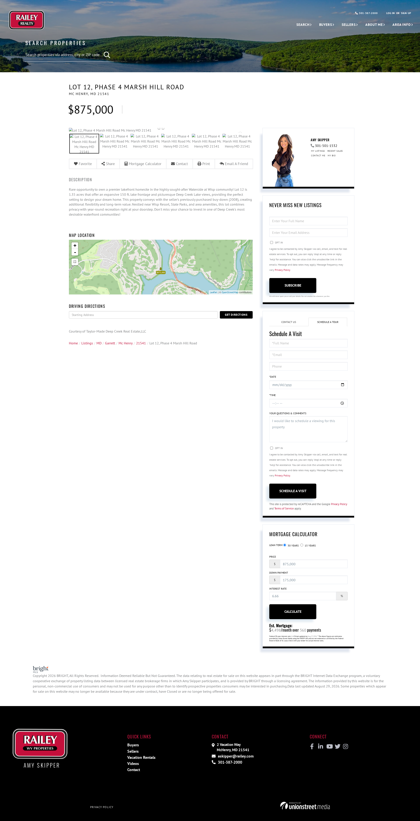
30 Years (293, 545)
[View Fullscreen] (75, 262)
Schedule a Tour (327, 322)
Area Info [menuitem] (401, 24)
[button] (107, 55)
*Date (272, 376)
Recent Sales (335, 151)
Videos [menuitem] (133, 763)
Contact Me (318, 155)
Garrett (110, 343)
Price (272, 556)
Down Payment (278, 572)
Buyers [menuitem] (325, 24)
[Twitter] (337, 746)
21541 (141, 343)
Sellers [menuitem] (349, 24)
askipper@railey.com (235, 756)
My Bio (332, 155)
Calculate (292, 611)
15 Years (310, 545)
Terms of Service (284, 508)
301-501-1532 (326, 145)
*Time (272, 395)
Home (73, 343)
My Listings (318, 151)
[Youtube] (328, 746)
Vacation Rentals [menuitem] (141, 757)
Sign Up (406, 13)
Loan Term (275, 545)
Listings (87, 343)
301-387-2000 (368, 13)
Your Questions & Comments (287, 413)
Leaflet (213, 292)
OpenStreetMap (230, 292)
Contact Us (288, 322)
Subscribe (293, 285)
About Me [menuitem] (374, 24)
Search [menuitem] (302, 24)
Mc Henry (126, 343)
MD (99, 343)
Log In (390, 13)
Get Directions (236, 315)
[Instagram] (345, 746)
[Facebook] (312, 746)
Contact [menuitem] (133, 769)
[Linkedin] (320, 746)
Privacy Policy (282, 269)
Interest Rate (278, 588)
